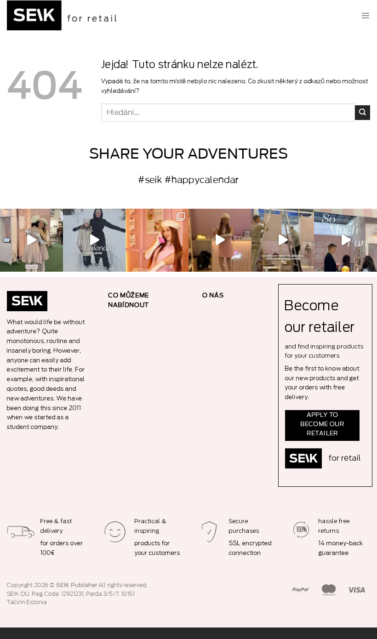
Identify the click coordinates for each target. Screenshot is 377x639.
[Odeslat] (362, 112)
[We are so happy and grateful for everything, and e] (31, 240)
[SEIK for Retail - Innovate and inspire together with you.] (64, 15)
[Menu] (365, 16)
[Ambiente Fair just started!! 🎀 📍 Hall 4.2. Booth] (219, 240)
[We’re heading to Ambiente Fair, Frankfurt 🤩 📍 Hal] (345, 240)
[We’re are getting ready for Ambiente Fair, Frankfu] (282, 240)
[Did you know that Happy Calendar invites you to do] (94, 240)
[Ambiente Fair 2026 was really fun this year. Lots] (157, 240)
